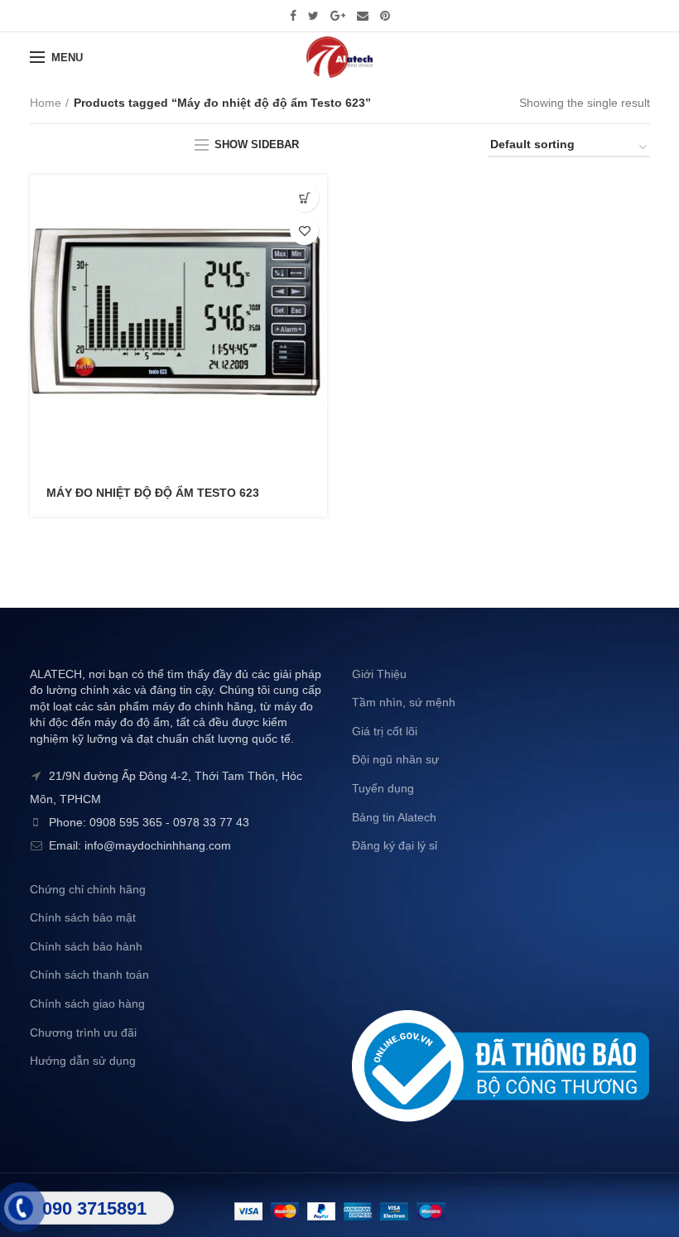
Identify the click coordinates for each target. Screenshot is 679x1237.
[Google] (338, 15)
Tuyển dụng (383, 788)
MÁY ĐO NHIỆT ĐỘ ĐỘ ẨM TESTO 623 (152, 492)
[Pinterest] (385, 15)
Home (45, 102)
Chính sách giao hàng (87, 1003)
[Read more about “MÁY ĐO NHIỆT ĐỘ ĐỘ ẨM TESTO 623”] (304, 197)
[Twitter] (313, 15)
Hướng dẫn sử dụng (83, 1060)
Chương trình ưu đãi (83, 1032)
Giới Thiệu (379, 674)
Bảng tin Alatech (394, 817)
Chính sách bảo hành (86, 946)
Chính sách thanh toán (89, 974)
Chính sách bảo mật (83, 917)
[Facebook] (293, 15)
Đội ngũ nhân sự (395, 759)
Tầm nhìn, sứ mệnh (403, 702)
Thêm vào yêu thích (304, 230)
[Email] (362, 15)
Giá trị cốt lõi (384, 731)
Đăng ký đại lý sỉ (394, 845)
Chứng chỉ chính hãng (88, 889)
